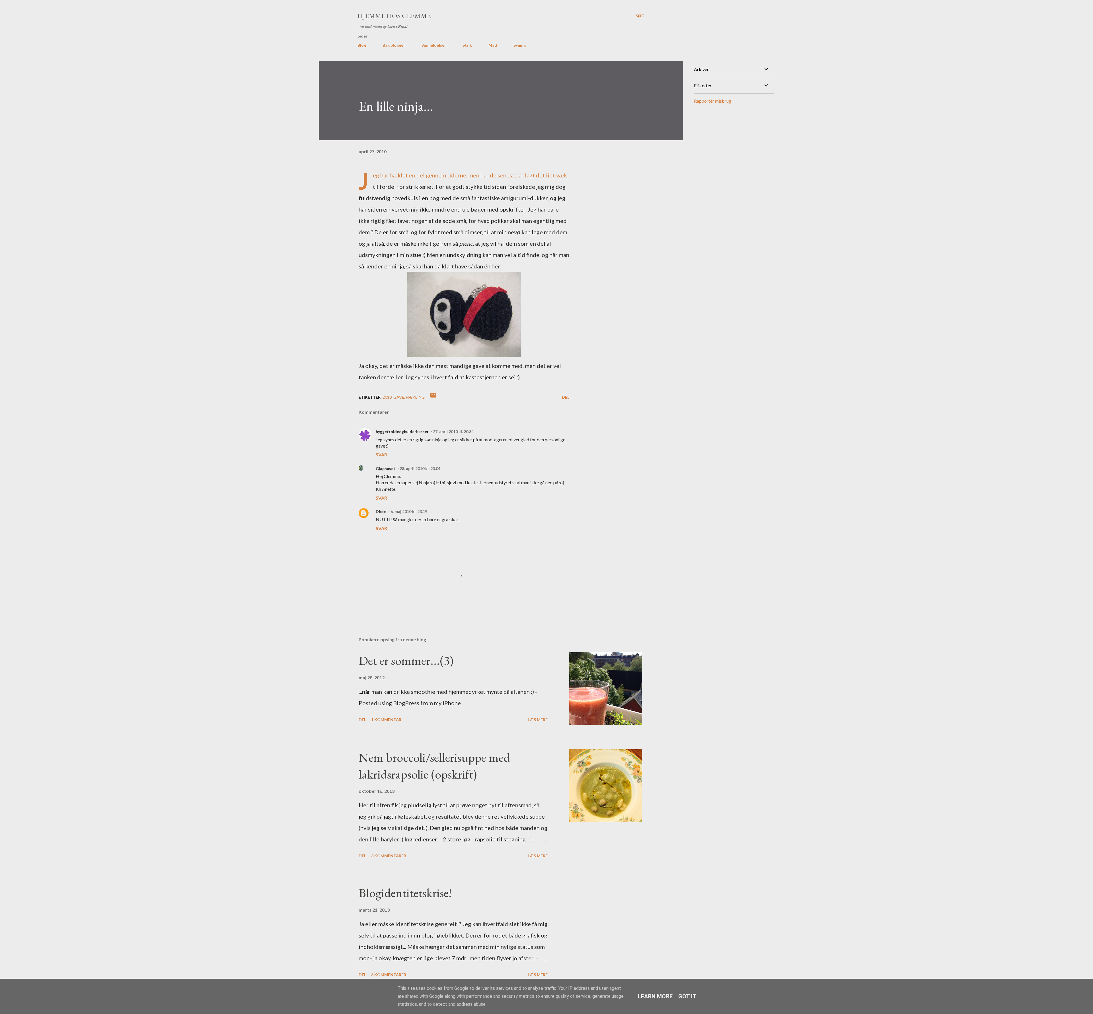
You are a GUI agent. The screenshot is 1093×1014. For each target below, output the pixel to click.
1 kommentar (386, 719)
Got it (687, 996)
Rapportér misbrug (712, 101)
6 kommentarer (388, 974)
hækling (415, 397)
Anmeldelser (434, 45)
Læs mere (538, 719)
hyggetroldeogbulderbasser (402, 431)
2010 (387, 397)
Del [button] (565, 397)
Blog (362, 45)
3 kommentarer (388, 855)
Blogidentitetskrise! (405, 893)
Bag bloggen (394, 45)
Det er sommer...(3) (406, 660)
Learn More (655, 996)
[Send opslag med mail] (433, 397)
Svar (381, 454)
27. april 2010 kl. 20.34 (453, 431)
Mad (492, 45)
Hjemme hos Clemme (394, 15)
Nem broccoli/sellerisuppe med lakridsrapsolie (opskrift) (434, 765)
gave (398, 397)
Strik (467, 45)
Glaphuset (385, 468)
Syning (519, 45)
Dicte (381, 511)
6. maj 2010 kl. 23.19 (409, 511)
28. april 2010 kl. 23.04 (420, 468)
